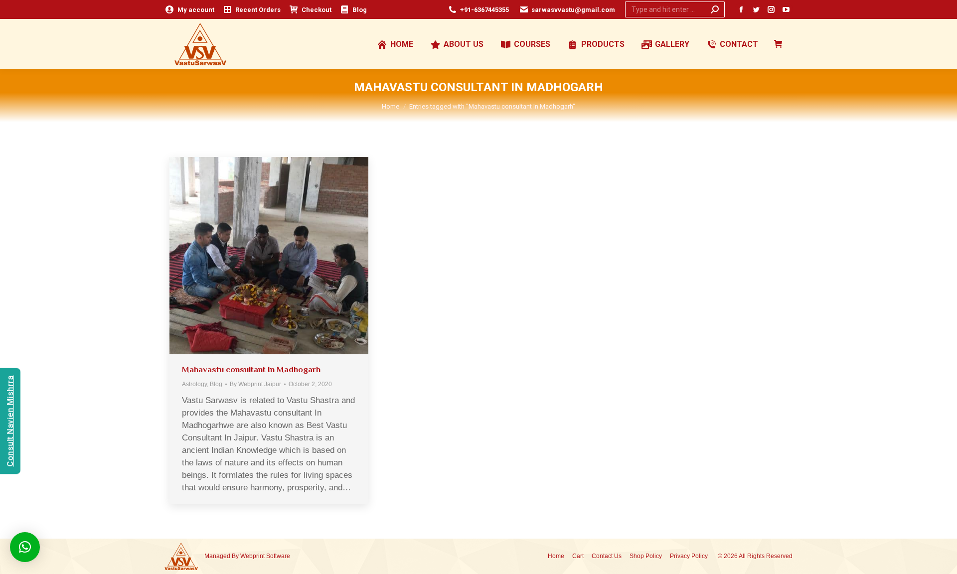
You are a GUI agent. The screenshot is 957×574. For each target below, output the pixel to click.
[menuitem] (189, 9)
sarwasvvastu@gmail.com (573, 9)
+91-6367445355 (484, 9)
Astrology (194, 384)
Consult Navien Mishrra (10, 420)
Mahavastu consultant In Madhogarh (251, 369)
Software (278, 556)
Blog (216, 384)
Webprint (252, 556)
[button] (25, 547)
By (255, 384)
